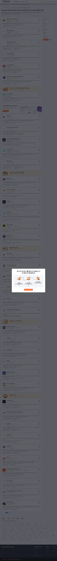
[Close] (44, 270)
